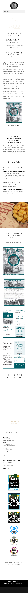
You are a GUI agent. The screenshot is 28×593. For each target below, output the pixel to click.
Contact (18, 585)
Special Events (10, 585)
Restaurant (19, 583)
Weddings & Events (9, 583)
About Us (15, 581)
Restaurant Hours (10, 432)
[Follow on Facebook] (14, 569)
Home (9, 581)
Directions (7, 468)
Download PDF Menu (14, 125)
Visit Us (6, 455)
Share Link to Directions (14, 422)
